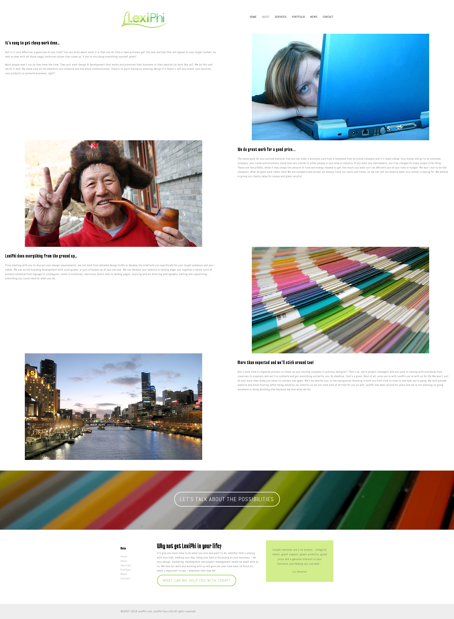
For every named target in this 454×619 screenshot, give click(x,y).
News (124, 574)
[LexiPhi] (144, 19)
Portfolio (126, 569)
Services (126, 565)
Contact (125, 578)
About (124, 561)
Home (124, 556)
